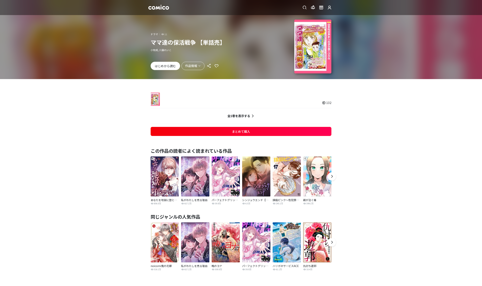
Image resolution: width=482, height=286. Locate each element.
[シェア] (209, 66)
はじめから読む (165, 66)
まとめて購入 (241, 131)
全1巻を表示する (238, 116)
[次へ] (332, 176)
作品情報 (191, 65)
